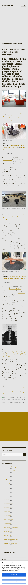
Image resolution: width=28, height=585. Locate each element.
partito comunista (11, 403)
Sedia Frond (7, 511)
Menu (23, 5)
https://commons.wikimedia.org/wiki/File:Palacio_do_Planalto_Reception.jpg (14, 217)
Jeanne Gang (7, 487)
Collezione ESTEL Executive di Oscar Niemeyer (13, 52)
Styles (4, 559)
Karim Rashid (7, 523)
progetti (18, 403)
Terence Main (7, 515)
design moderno (10, 402)
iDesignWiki (7, 5)
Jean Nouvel (7, 491)
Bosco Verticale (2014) (10, 467)
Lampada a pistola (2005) (11, 539)
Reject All (14, 582)
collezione (22, 399)
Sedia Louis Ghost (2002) (11, 543)
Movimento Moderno (15, 288)
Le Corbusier (21, 293)
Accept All (14, 574)
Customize (14, 578)
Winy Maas (7, 475)
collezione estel (5, 400)
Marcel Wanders (8, 519)
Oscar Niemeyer (7, 159)
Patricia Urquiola (8, 507)
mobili (20, 402)
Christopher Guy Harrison (11, 527)
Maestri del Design (19, 397)
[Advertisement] (14, 22)
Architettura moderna (7, 399)
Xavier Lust (7, 499)
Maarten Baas (7, 535)
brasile (14, 399)
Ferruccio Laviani (8, 503)
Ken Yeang (7, 483)
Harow (5, 495)
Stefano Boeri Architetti (10, 471)
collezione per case (14, 400)
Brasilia (18, 399)
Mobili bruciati (8, 531)
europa (16, 402)
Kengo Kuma (7, 479)
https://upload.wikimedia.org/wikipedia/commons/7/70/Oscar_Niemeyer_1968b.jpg (14, 354)
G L (5, 397)
